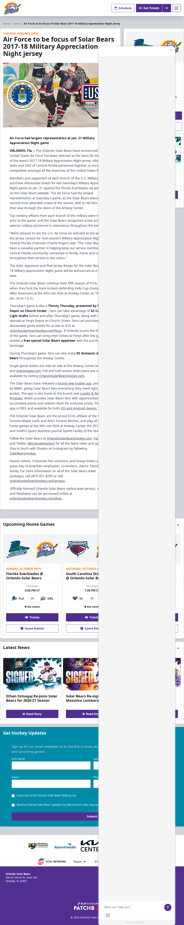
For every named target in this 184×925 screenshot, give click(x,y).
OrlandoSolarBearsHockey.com (61, 376)
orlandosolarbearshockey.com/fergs (36, 330)
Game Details (34, 628)
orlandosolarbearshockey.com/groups (37, 481)
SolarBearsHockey (23, 453)
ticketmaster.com (28, 371)
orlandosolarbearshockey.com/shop (36, 498)
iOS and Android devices (79, 408)
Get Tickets (151, 8)
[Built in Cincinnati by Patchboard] (92, 906)
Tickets (34, 617)
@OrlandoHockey (41, 443)
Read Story (34, 714)
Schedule (125, 8)
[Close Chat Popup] (172, 50)
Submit (92, 816)
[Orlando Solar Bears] (12, 8)
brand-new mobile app (75, 383)
